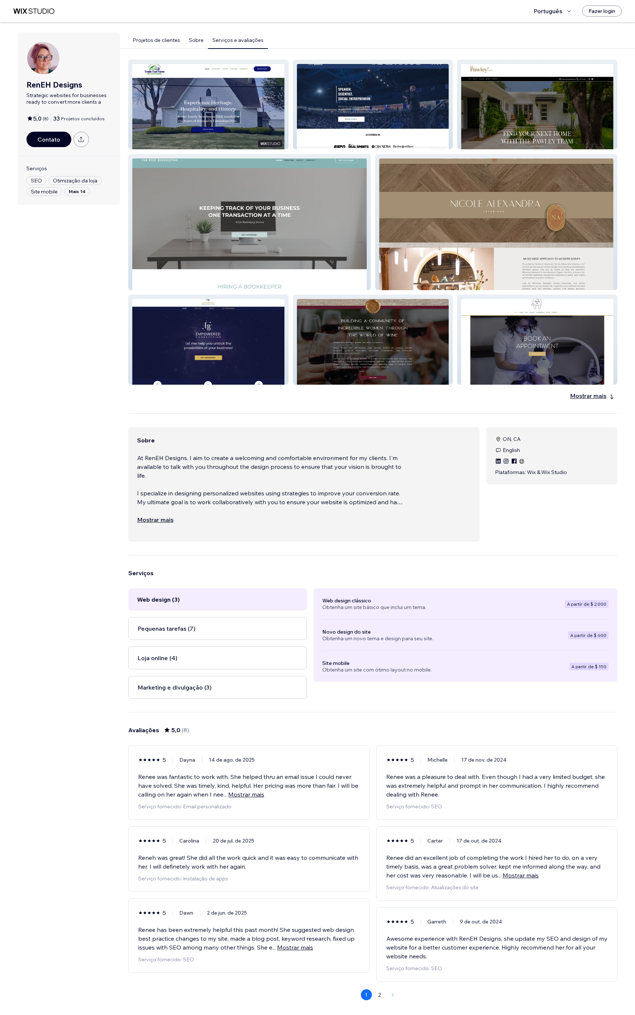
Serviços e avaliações (237, 40)
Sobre (196, 40)
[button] (208, 104)
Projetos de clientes (156, 40)
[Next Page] (392, 994)
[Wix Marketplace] (33, 11)
